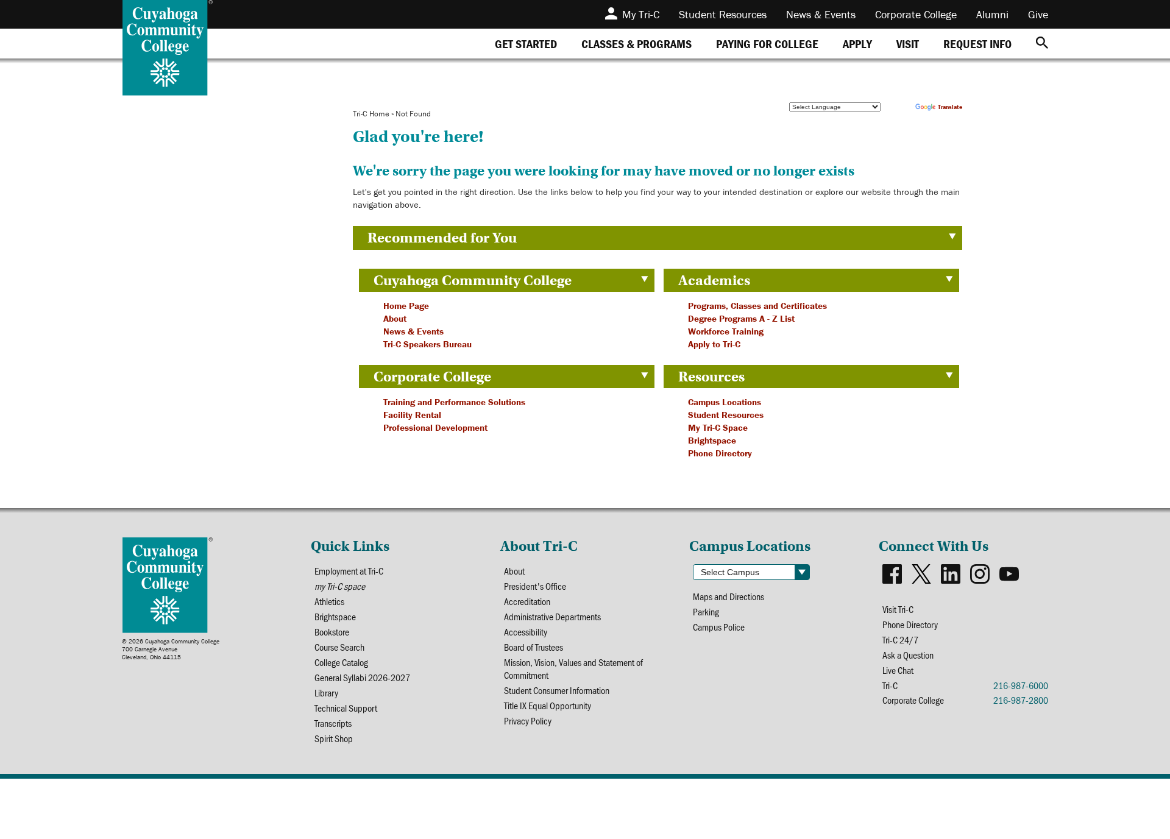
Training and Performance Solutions (454, 402)
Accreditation (527, 601)
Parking (706, 611)
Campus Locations (724, 402)
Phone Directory (720, 453)
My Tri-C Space (718, 427)
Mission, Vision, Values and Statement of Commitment (573, 668)
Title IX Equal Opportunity (547, 705)
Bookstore (331, 631)
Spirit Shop (333, 738)
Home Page (406, 305)
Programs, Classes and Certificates (757, 305)
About (394, 318)
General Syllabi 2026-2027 (362, 677)
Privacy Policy (527, 720)
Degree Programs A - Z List (741, 318)
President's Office (535, 585)
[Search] (1042, 43)
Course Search (339, 646)
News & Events (413, 331)
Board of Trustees (533, 646)
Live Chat (897, 670)
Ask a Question (908, 654)
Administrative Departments (552, 616)
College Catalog (341, 662)
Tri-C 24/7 (900, 639)
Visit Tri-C (897, 609)
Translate (950, 107)
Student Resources (726, 414)
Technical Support (345, 707)
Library (326, 692)
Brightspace (712, 440)
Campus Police (719, 626)
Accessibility (525, 631)
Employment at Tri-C (348, 570)
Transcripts (333, 723)
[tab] (526, 43)
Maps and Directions (728, 596)
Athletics (329, 601)
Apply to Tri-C (714, 344)
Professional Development (435, 427)
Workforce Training (726, 331)
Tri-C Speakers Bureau (427, 344)
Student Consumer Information (556, 690)
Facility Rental (412, 414)
